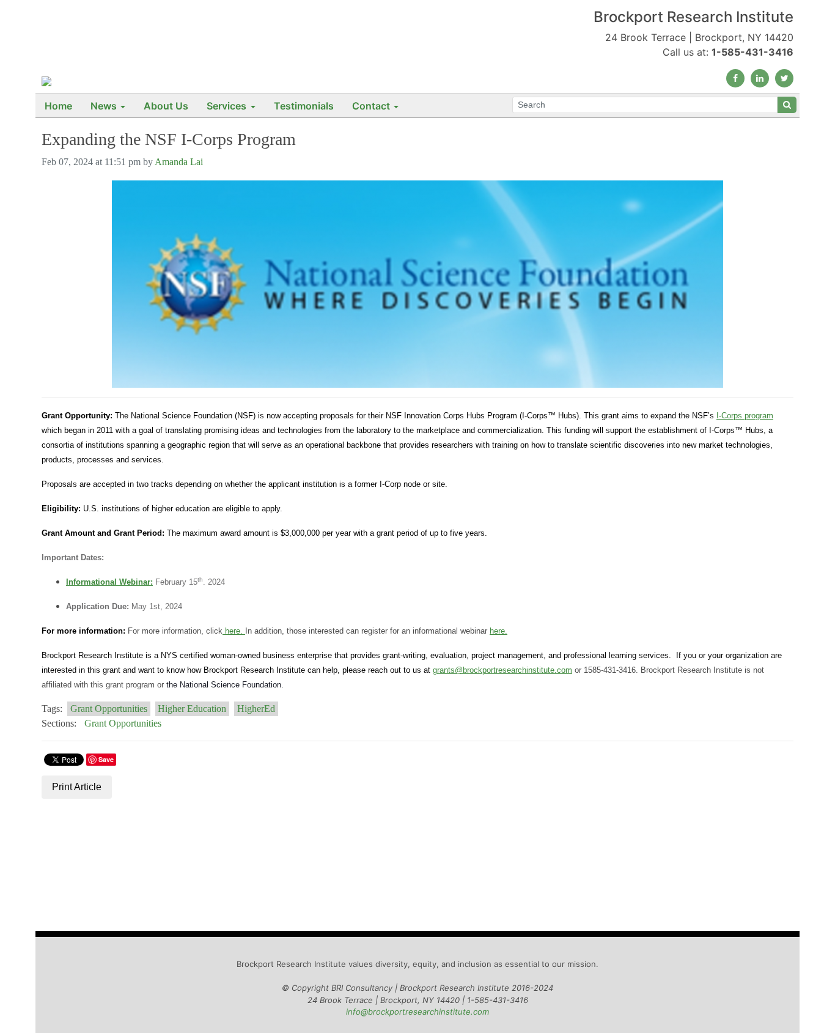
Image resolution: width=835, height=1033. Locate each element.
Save (106, 759)
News (103, 106)
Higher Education (192, 708)
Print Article (76, 787)
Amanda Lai (179, 162)
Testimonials (304, 106)
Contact (371, 106)
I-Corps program (744, 415)
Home (58, 106)
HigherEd (256, 708)
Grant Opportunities (108, 708)
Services (226, 106)
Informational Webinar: (109, 582)
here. (234, 630)
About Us (166, 106)
